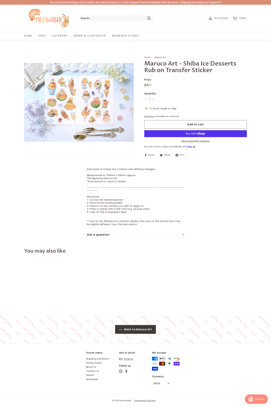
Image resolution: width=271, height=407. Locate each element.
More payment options (196, 141)
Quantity (150, 93)
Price (147, 80)
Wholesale (92, 379)
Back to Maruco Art (138, 329)
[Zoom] (79, 102)
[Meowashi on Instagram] (120, 371)
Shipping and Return (97, 358)
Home (28, 35)
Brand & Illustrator (90, 35)
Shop (42, 35)
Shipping (149, 116)
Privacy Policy (94, 362)
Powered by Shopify (145, 400)
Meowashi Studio (125, 35)
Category (60, 35)
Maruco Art (160, 57)
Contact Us (92, 371)
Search (90, 375)
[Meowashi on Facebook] (126, 371)
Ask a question (98, 235)
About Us (91, 367)
